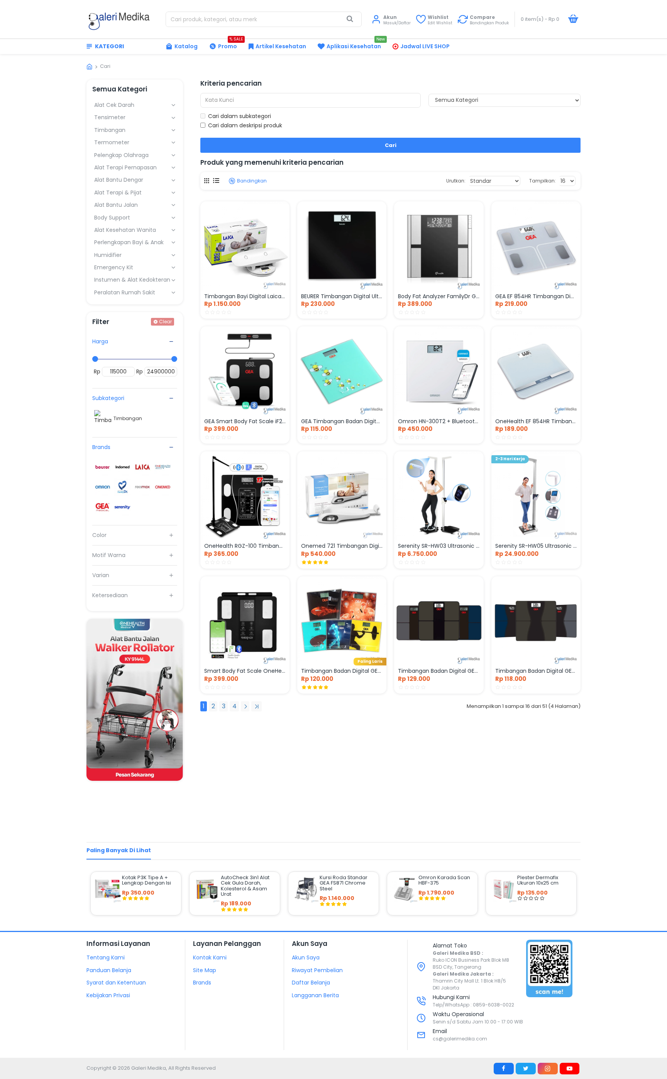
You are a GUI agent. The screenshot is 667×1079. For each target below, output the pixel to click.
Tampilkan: (542, 180)
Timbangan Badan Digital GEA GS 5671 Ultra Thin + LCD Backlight (536, 670)
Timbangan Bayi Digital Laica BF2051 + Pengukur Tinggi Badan (245, 296)
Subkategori (108, 398)
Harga (100, 341)
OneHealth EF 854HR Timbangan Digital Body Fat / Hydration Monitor (536, 421)
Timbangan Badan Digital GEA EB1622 (342, 670)
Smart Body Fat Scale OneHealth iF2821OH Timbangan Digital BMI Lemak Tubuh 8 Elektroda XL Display (245, 670)
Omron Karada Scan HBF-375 (444, 880)
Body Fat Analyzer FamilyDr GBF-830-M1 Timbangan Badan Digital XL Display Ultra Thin (438, 296)
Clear (165, 321)
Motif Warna (108, 555)
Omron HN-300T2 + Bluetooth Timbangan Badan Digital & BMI (438, 421)
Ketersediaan (110, 595)
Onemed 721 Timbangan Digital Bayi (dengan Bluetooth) (342, 545)
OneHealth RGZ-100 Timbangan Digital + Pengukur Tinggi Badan (245, 545)
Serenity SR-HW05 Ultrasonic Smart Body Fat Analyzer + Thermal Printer (536, 545)
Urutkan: (456, 180)
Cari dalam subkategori (239, 116)
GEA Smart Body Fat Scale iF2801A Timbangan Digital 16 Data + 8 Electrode (245, 421)
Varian (100, 575)
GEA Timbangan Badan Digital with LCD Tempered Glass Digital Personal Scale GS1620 (342, 421)
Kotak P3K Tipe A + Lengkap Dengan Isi (146, 880)
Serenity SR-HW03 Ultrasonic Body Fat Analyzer (438, 545)
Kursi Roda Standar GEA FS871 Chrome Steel (343, 883)
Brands (101, 447)
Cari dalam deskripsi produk (245, 125)
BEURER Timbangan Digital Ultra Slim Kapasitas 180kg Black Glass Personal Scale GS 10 (342, 296)
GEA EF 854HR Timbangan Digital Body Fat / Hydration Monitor (536, 296)
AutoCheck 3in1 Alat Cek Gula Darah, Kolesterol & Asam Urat (245, 886)
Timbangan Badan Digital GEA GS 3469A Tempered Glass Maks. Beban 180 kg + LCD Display (438, 670)
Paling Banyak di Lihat (118, 850)
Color (99, 535)
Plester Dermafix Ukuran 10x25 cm (538, 880)
